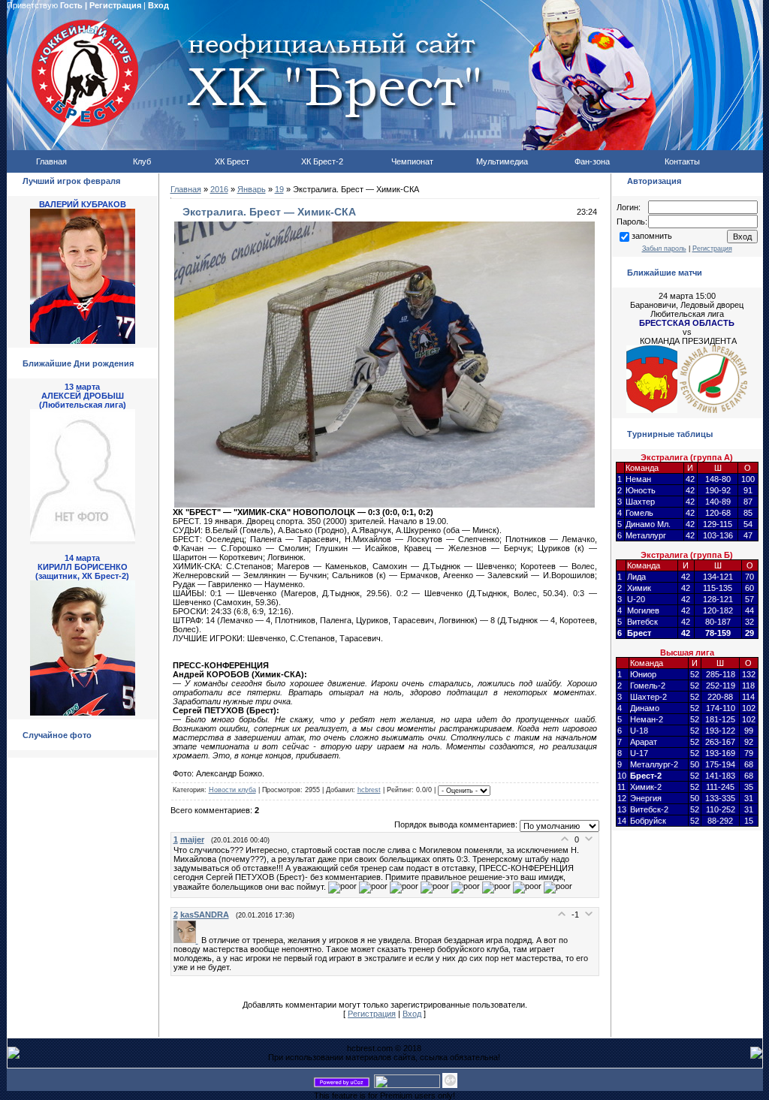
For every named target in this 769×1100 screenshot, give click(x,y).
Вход (158, 5)
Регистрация (115, 5)
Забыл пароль (664, 248)
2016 (219, 189)
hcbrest (369, 790)
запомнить (652, 235)
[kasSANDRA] (187, 940)
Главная (185, 189)
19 (279, 189)
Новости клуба (232, 790)
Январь (251, 189)
